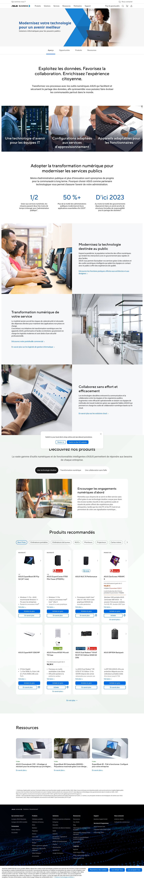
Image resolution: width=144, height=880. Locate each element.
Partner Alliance (15, 829)
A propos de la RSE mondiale (19, 822)
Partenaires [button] (78, 6)
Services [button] (56, 6)
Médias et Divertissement (60, 841)
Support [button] (88, 6)
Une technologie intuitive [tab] (46, 470)
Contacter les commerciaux (122, 822)
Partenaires (15, 826)
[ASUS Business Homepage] (20, 6)
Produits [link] (78, 50)
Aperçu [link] (51, 50)
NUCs (33, 825)
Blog (74, 825)
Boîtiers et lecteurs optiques (40, 845)
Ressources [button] (66, 6)
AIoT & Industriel (36, 839)
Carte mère (35, 836)
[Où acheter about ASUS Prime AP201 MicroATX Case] (67, 687)
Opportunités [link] (64, 50)
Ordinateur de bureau (38, 822)
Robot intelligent (36, 853)
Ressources (76, 819)
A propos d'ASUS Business (18, 819)
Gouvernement (57, 847)
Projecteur (35, 831)
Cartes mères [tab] (116, 542)
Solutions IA (56, 850)
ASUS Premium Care (99, 826)
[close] (101, 434)
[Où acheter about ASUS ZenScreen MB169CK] (124, 615)
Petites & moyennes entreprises (61, 819)
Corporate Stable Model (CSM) (102, 829)
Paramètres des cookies (98, 870)
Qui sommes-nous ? (18, 2)
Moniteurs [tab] (88, 542)
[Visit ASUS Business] (17, 809)
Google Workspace (58, 853)
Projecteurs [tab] (101, 542)
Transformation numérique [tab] (70, 470)
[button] (123, 6)
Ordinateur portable (37, 819)
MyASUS (75, 849)
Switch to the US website (78, 442)
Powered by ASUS (99, 832)
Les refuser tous (117, 870)
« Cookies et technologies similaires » (64, 877)
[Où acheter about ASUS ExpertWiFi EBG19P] (39, 687)
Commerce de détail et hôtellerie (61, 828)
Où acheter (14, 832)
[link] (29, 615)
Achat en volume (119, 819)
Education (55, 825)
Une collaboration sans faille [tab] (96, 470)
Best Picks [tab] (22, 542)
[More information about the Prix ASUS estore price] (121, 583)
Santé (54, 831)
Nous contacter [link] (127, 2)
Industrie (55, 834)
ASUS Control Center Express (81, 855)
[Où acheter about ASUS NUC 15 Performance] (96, 615)
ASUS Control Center (78, 852)
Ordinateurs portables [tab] (39, 542)
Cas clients (76, 822)
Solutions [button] (47, 6)
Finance (55, 844)
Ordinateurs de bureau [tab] (61, 542)
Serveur (34, 834)
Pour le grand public (112, 6)
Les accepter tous (134, 870)
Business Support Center (100, 819)
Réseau (34, 842)
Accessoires (35, 856)
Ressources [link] (91, 50)
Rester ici (60, 442)
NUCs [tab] (77, 542)
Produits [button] (38, 6)
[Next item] (39, 560)
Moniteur (34, 828)
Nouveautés (76, 842)
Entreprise (55, 822)
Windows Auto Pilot (78, 858)
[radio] (56, 642)
